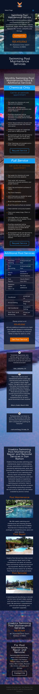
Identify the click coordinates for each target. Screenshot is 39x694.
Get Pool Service (19, 340)
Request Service (19, 151)
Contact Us (19, 36)
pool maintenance (21, 420)
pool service (20, 360)
